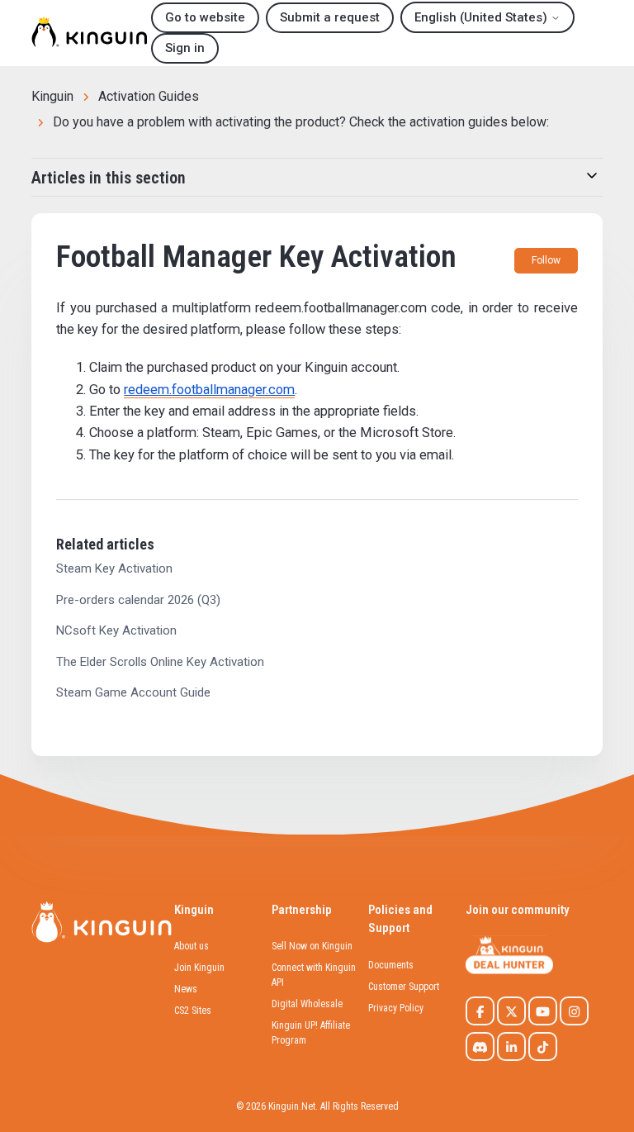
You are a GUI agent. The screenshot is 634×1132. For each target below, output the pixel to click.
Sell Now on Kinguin (312, 946)
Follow (546, 260)
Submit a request (330, 17)
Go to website (205, 17)
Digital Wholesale (307, 1004)
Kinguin (52, 96)
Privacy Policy (395, 1008)
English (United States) (482, 17)
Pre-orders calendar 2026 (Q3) (138, 599)
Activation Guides (148, 96)
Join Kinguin (199, 967)
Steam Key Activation (114, 568)
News (185, 989)
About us (191, 946)
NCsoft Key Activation (116, 630)
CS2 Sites (192, 1010)
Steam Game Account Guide (133, 692)
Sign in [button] (185, 47)
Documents (391, 965)
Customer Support (403, 986)
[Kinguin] (89, 33)
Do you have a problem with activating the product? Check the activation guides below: (301, 122)
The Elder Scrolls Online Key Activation (160, 661)
